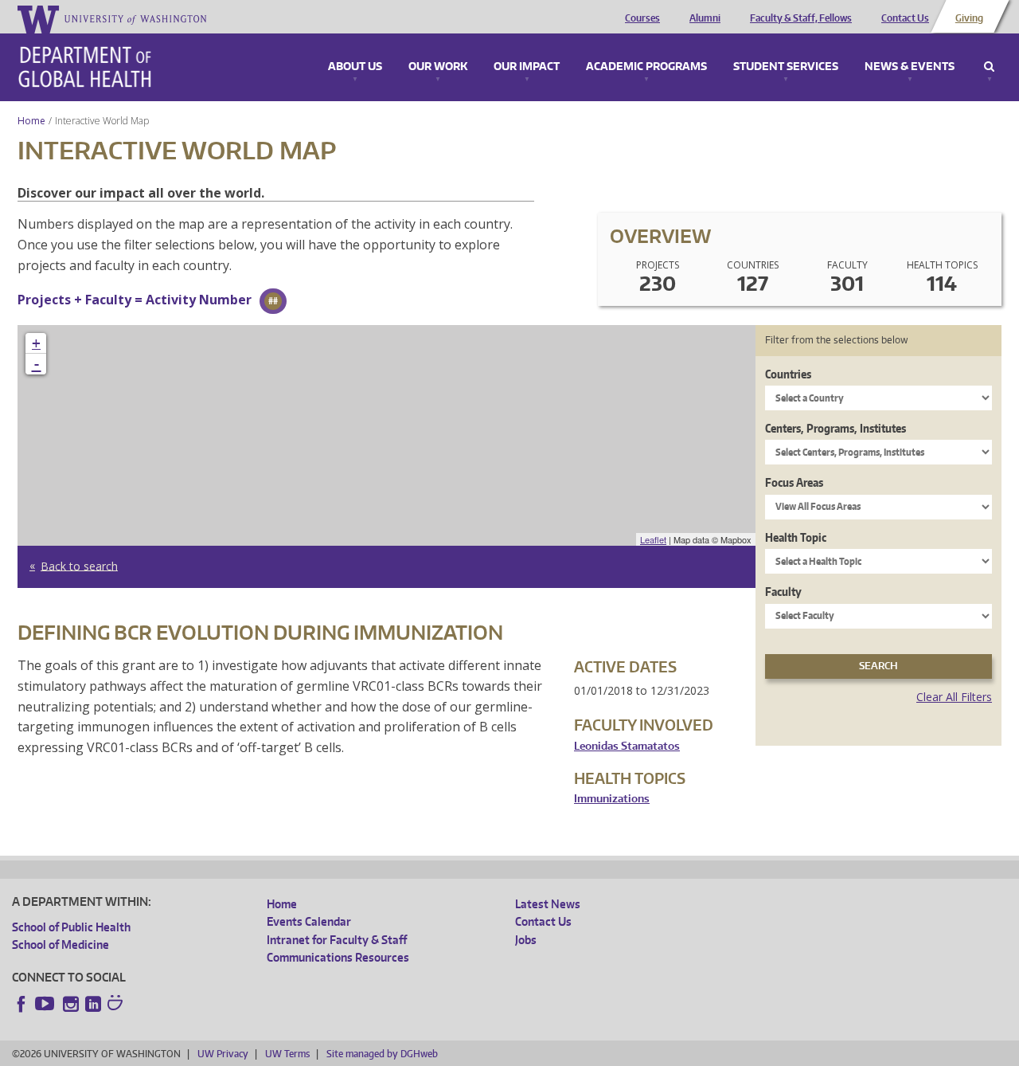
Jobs (526, 939)
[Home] (85, 67)
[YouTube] (46, 1003)
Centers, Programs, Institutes (835, 428)
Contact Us (905, 18)
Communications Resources (338, 957)
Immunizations (612, 799)
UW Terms (287, 1054)
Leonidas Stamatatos (627, 746)
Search (989, 67)
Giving (969, 18)
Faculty (783, 591)
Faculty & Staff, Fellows (801, 18)
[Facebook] (21, 1003)
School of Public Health (71, 927)
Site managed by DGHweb (382, 1054)
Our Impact (527, 67)
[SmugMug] (117, 1004)
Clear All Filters (954, 696)
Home (31, 120)
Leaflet (653, 539)
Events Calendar (309, 921)
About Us (355, 67)
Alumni (704, 18)
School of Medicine (60, 944)
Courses (642, 18)
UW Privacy (222, 1054)
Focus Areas (794, 482)
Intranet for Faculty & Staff (337, 939)
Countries (788, 374)
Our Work (437, 67)
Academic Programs (646, 67)
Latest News (547, 904)
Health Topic (795, 537)
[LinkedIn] (93, 1003)
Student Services (785, 67)
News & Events (910, 67)
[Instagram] (70, 1003)
